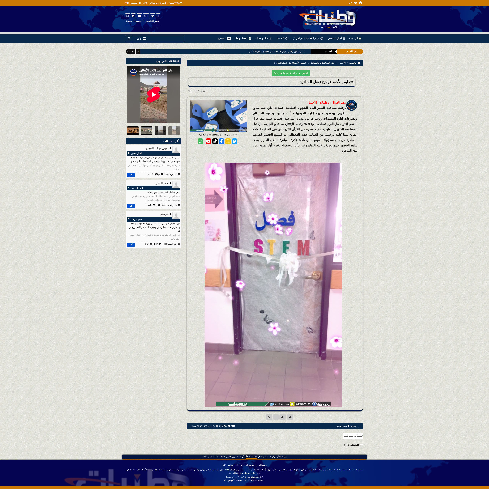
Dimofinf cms (244, 477)
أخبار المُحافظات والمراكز (306, 38)
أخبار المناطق (335, 38)
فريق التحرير (341, 426)
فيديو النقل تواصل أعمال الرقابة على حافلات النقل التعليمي (276, 51)
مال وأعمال (262, 38)
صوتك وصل (241, 38)
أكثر (131, 175)
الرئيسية (354, 38)
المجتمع (222, 38)
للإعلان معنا (282, 38)
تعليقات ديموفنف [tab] (353, 435)
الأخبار (343, 63)
